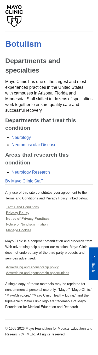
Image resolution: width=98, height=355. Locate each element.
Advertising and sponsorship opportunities (37, 273)
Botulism (23, 44)
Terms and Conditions (22, 207)
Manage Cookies (18, 230)
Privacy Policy (17, 213)
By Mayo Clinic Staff (24, 181)
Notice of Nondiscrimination (27, 224)
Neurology (21, 137)
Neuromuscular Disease (33, 145)
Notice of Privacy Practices (27, 219)
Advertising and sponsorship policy (32, 267)
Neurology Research (30, 172)
